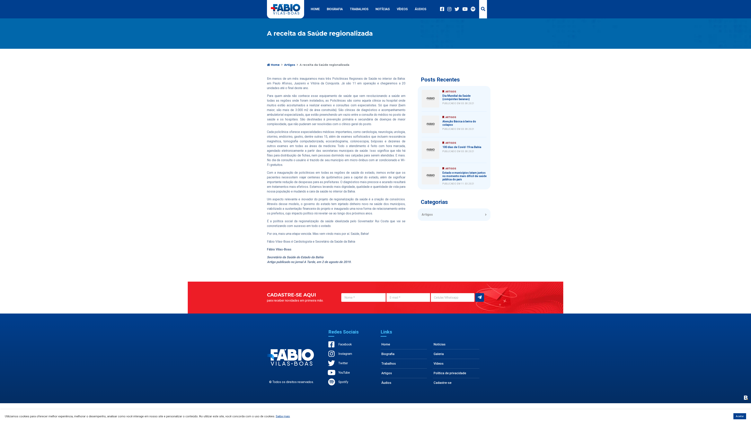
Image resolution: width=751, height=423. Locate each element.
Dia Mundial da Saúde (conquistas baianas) (456, 97)
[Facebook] (442, 9)
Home (315, 9)
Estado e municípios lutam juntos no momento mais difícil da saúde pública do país (464, 176)
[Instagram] (449, 9)
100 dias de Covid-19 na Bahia (461, 147)
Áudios (420, 9)
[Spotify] (473, 9)
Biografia (335, 9)
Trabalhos (359, 9)
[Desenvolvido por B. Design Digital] (746, 397)
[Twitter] (457, 9)
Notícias (383, 9)
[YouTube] (465, 9)
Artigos (289, 65)
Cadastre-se (442, 383)
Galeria (439, 354)
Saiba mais (283, 416)
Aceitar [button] (740, 416)
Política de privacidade (450, 373)
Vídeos (402, 9)
